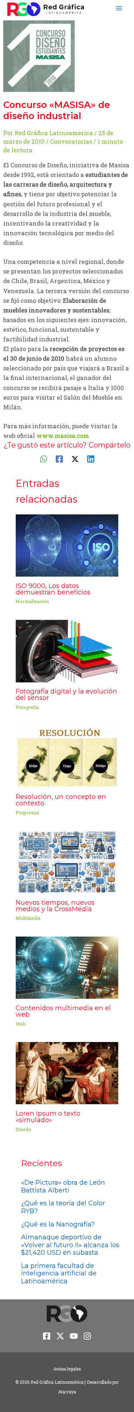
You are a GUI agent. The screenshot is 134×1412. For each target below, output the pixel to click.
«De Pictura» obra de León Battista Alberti (63, 1186)
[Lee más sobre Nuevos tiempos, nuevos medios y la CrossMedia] (67, 861)
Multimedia (28, 918)
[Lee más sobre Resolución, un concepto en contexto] (67, 756)
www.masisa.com (62, 435)
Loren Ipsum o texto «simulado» (48, 1116)
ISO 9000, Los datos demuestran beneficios (53, 589)
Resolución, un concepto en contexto (61, 800)
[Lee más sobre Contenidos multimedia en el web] (67, 967)
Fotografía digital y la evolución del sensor (66, 694)
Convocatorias (71, 141)
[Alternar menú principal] (119, 8)
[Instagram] (87, 1336)
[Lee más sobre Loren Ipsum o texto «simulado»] (67, 1072)
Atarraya (67, 1391)
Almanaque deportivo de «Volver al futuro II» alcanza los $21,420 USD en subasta (70, 1245)
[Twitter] (75, 458)
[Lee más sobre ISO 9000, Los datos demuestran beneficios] (67, 544)
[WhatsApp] (43, 458)
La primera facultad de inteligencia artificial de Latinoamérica (58, 1273)
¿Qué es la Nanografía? (58, 1224)
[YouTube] (73, 1336)
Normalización (32, 601)
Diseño (23, 1129)
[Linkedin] (90, 458)
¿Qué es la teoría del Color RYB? (63, 1207)
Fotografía (27, 707)
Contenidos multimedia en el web (63, 1011)
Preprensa (27, 812)
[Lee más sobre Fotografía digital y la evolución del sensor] (67, 650)
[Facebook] (59, 458)
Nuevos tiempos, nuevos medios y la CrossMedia (55, 905)
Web (21, 1024)
